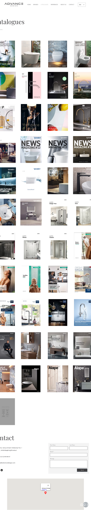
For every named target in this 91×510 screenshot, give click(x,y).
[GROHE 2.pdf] (58, 312)
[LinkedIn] (2, 470)
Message (52, 458)
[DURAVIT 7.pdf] (58, 181)
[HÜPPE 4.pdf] (31, 246)
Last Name (72, 445)
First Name (53, 445)
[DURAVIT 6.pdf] (31, 212)
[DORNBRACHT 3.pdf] (31, 85)
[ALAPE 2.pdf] (57, 379)
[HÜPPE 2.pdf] (58, 212)
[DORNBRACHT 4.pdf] (58, 85)
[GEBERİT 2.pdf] (31, 346)
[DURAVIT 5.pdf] (31, 181)
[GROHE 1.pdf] (31, 312)
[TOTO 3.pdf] (57, 54)
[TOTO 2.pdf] (31, 54)
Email (51, 451)
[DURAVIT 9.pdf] (58, 149)
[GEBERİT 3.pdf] (58, 346)
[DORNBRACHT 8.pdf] (58, 117)
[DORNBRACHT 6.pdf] (31, 117)
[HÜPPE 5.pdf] (58, 246)
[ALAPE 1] (31, 379)
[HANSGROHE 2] (58, 279)
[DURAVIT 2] (31, 149)
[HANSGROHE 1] (31, 279)
